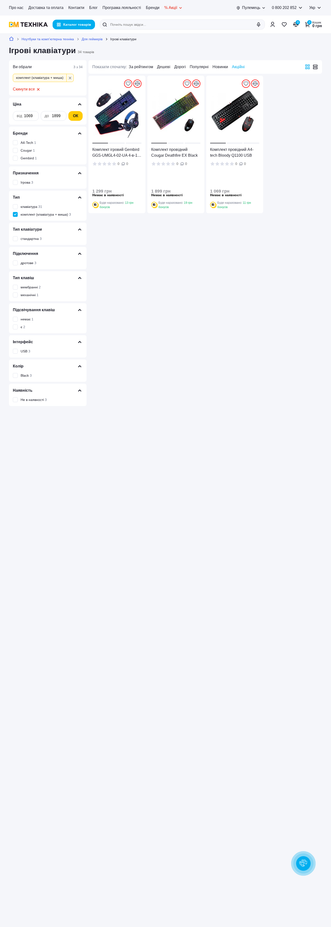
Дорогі (180, 67)
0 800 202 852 (284, 8)
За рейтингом (141, 67)
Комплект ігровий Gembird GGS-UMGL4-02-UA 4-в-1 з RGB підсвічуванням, (116, 152)
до (47, 116)
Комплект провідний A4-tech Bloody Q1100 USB (231, 152)
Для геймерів (92, 39)
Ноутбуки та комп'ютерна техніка (48, 39)
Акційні (238, 67)
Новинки (220, 67)
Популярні (199, 67)
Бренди (152, 8)
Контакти (76, 8)
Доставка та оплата (45, 8)
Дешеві (163, 67)
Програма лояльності (121, 8)
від (19, 116)
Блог (93, 8)
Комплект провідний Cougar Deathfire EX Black (174, 152)
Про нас (16, 8)
